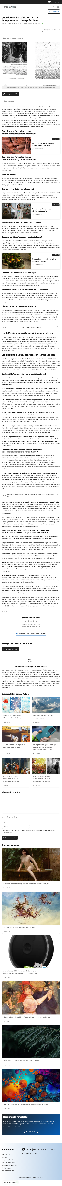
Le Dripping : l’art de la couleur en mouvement (19, 927)
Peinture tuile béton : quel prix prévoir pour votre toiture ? (43, 144)
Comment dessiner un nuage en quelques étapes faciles (43, 716)
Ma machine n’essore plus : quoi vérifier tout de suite (43, 210)
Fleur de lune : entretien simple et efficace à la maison (44, 260)
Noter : (4, 817)
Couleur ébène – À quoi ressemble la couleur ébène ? (21, 1061)
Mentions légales (7, 1168)
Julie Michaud (41, 666)
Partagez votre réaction (10, 1182)
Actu (5, 611)
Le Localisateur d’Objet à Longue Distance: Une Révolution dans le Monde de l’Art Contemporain (20, 972)
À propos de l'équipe (8, 1160)
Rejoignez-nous (55, 2)
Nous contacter (6, 1154)
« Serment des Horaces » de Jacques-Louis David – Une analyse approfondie (12, 778)
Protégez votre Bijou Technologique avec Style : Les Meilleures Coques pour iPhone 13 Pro (45, 747)
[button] (53, 7)
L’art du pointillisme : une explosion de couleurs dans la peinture (25, 1104)
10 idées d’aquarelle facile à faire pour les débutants (12, 716)
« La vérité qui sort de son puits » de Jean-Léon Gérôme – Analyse (26, 884)
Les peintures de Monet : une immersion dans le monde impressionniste (41, 778)
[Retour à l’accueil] (9, 7)
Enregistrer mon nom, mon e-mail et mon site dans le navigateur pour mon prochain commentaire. (29, 832)
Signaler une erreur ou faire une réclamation (32, 634)
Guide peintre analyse (8, 1162)
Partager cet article (11, 94)
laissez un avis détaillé (33, 627)
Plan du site (5, 1157)
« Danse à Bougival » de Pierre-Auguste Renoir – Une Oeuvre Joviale (26, 1017)
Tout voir (53, 1149)
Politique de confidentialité (10, 1165)
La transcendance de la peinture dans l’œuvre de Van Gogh (14, 746)
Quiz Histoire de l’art (8, 1170)
